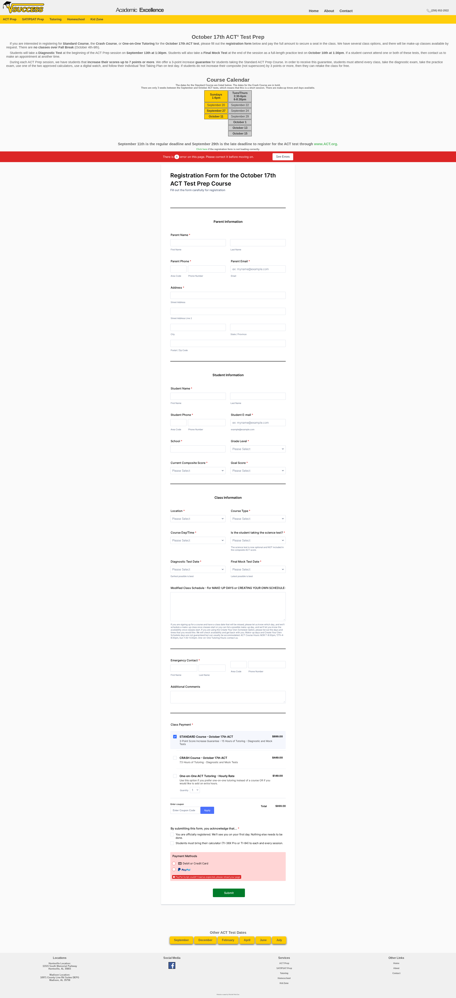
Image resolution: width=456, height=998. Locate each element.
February (228, 940)
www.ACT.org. (326, 144)
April (247, 940)
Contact (346, 11)
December (205, 940)
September (181, 940)
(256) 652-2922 (440, 10)
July (279, 940)
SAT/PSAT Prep (33, 19)
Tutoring (55, 19)
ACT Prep (9, 19)
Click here (201, 149)
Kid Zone (96, 19)
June (263, 940)
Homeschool (76, 19)
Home (314, 11)
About (329, 11)
